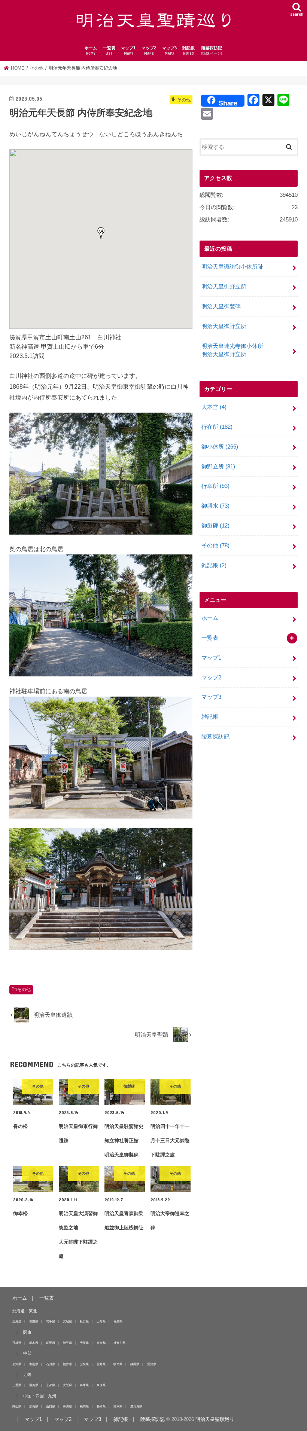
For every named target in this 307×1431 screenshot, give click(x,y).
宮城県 (67, 1321)
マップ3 (169, 51)
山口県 (50, 1406)
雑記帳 (188, 51)
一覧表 (109, 51)
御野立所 (218, 467)
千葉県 (84, 1343)
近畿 (27, 1374)
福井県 (67, 1364)
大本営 (214, 407)
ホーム (91, 51)
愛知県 (151, 1364)
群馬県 (50, 1343)
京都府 (50, 1385)
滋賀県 (33, 1385)
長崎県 (101, 1406)
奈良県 (101, 1385)
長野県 (101, 1364)
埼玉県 (67, 1343)
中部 (27, 1353)
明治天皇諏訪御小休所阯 (232, 267)
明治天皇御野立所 (223, 287)
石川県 (50, 1364)
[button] (101, 233)
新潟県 (16, 1364)
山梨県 (84, 1364)
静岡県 (134, 1364)
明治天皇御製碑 (221, 306)
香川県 (67, 1406)
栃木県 (33, 1343)
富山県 (33, 1364)
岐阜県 (117, 1364)
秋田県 (84, 1321)
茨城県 (16, 1343)
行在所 (216, 427)
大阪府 (67, 1385)
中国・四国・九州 (39, 1396)
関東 (27, 1332)
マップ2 (149, 51)
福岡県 (84, 1406)
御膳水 (215, 506)
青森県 (33, 1321)
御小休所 (219, 447)
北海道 (16, 1321)
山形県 (101, 1321)
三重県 (16, 1385)
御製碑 (215, 526)
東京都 (101, 1343)
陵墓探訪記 (211, 51)
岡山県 (16, 1406)
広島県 (33, 1406)
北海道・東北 (24, 1311)
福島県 (117, 1321)
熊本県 (117, 1406)
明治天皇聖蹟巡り (214, 1419)
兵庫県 (84, 1385)
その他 (24, 989)
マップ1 (128, 51)
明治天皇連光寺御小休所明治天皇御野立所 (232, 350)
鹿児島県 (136, 1406)
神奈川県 (119, 1343)
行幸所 (215, 486)
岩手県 (50, 1321)
